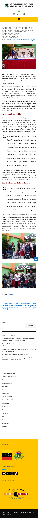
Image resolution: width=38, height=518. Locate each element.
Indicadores (5, 403)
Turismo (4, 426)
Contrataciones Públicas (9, 376)
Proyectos (5, 413)
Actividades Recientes (8, 373)
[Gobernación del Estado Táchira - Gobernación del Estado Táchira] (19, 5)
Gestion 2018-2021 (7, 396)
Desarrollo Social (7, 383)
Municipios (5, 406)
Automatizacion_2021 (29, 40)
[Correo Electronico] (14, 14)
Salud (3, 416)
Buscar (4, 322)
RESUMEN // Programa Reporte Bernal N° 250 (15, 354)
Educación (5, 390)
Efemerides (5, 393)
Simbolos (4, 420)
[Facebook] (20, 14)
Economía (5, 386)
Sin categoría (5, 423)
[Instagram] (24, 14)
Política (4, 410)
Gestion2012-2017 (13, 294)
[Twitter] (17, 14)
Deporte (4, 380)
